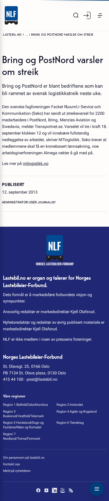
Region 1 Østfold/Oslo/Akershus (25, 405)
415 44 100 (13, 379)
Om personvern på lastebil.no (23, 457)
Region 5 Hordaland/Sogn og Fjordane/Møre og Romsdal (23, 425)
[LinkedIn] (54, 490)
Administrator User (20, 202)
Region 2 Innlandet (70, 405)
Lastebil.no (12, 34)
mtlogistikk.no (35, 163)
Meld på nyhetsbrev (17, 471)
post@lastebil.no (42, 379)
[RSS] (70, 490)
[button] (99, 15)
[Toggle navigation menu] (97, 489)
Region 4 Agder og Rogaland (77, 411)
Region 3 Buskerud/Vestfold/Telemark (23, 414)
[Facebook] (38, 490)
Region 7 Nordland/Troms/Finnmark (21, 436)
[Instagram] (62, 490)
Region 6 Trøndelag (70, 423)
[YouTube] (46, 490)
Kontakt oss (11, 464)
